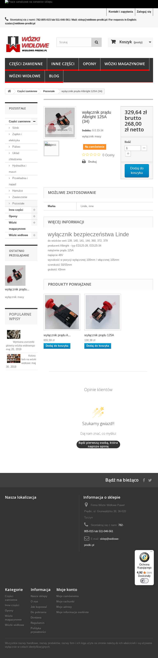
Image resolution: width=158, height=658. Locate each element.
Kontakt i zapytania (121, 11)
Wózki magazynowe (125, 63)
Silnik (15, 127)
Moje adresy (64, 606)
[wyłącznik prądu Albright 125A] (51, 148)
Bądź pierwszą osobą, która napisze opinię (98, 444)
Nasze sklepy (39, 596)
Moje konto (66, 589)
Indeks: (86, 130)
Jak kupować (39, 606)
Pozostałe (18, 203)
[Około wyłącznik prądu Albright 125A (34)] (15, 275)
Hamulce (17, 190)
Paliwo (16, 146)
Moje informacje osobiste (72, 612)
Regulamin (37, 622)
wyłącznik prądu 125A (99, 335)
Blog (54, 75)
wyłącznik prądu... (17, 289)
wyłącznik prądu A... (57, 335)
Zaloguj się (144, 11)
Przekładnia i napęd (18, 181)
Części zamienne (26, 63)
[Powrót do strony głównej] (9, 91)
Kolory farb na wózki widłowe (28, 359)
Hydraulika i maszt (17, 168)
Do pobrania (38, 612)
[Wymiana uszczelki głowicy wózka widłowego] (13, 334)
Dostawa (36, 617)
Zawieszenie (19, 197)
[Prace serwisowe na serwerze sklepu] (79, 4)
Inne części (62, 63)
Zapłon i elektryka (15, 137)
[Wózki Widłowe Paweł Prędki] (27, 44)
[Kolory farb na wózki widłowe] (13, 358)
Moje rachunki (65, 601)
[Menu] (151, 552)
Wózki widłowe (25, 75)
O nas (34, 601)
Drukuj (92, 161)
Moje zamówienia (67, 596)
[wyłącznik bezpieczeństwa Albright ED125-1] (102, 312)
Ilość (128, 142)
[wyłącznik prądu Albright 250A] (62, 312)
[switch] (144, 580)
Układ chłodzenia (15, 156)
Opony (89, 63)
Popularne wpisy (20, 316)
